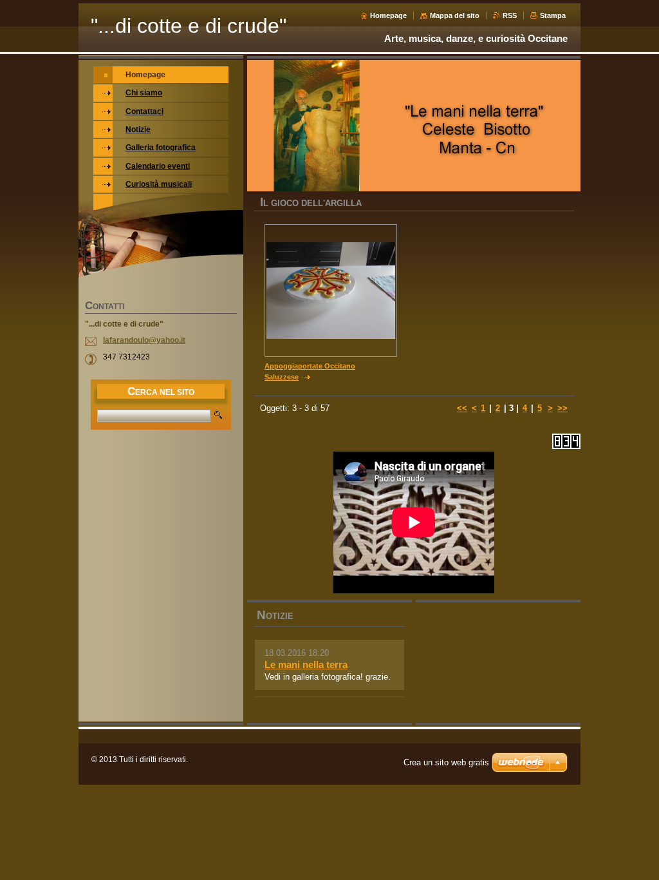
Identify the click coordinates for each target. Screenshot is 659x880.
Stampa (553, 15)
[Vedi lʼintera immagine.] (331, 290)
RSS (510, 15)
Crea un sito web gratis (446, 762)
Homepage (388, 15)
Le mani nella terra (306, 664)
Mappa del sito (454, 15)
